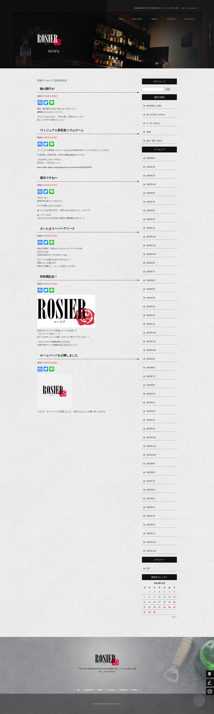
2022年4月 (150, 507)
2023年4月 (150, 402)
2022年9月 (150, 464)
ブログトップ (159, 81)
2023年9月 (150, 359)
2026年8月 (150, 158)
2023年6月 (150, 385)
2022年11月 (151, 446)
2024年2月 (150, 315)
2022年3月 (150, 516)
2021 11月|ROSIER (210, 34)
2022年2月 (150, 525)
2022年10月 (151, 455)
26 (169, 607)
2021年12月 (151, 542)
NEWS (135, 690)
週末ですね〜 (49, 177)
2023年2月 (150, 420)
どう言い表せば (153, 123)
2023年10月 (151, 350)
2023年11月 (151, 341)
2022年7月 (150, 481)
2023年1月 (150, 429)
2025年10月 (151, 184)
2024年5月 (150, 289)
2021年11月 (151, 551)
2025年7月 (150, 202)
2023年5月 (150, 394)
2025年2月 (150, 219)
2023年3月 (150, 411)
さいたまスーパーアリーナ (57, 228)
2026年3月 (150, 167)
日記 (148, 568)
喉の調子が (47, 88)
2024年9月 (150, 263)
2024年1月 (150, 324)
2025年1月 (150, 228)
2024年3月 (150, 306)
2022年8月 (150, 472)
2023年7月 (150, 376)
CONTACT (190, 19)
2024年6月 (150, 280)
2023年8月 (150, 368)
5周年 (148, 132)
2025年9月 (150, 193)
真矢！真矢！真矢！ (154, 141)
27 (174, 607)
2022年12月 (151, 437)
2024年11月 (151, 245)
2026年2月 (150, 176)
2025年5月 (150, 210)
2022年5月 (150, 498)
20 (174, 602)
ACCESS (170, 19)
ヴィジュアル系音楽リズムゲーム (62, 130)
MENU (154, 19)
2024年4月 (150, 298)
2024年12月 (151, 237)
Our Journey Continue (155, 114)
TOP (120, 19)
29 (149, 612)
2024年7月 (150, 272)
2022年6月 (150, 490)
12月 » (174, 617)
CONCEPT (137, 19)
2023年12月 (151, 333)
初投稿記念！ (49, 276)
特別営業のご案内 (153, 106)
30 (154, 612)
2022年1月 (150, 533)
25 (164, 607)
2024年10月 (151, 254)
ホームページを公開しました (59, 355)
